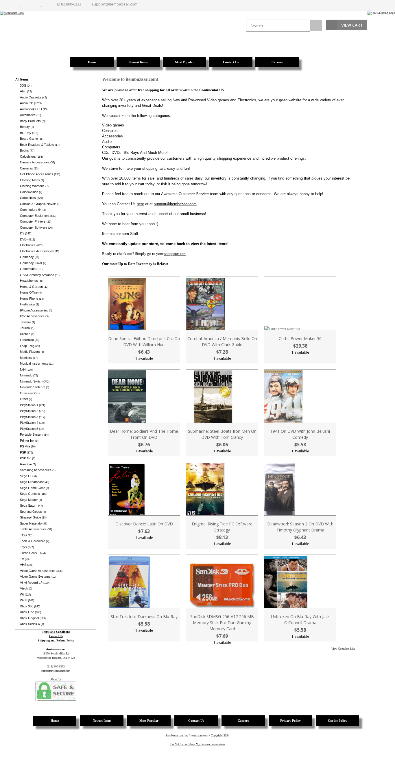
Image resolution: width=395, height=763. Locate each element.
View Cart (352, 25)
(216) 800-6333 (69, 4)
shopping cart (175, 253)
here (140, 204)
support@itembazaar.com (114, 4)
